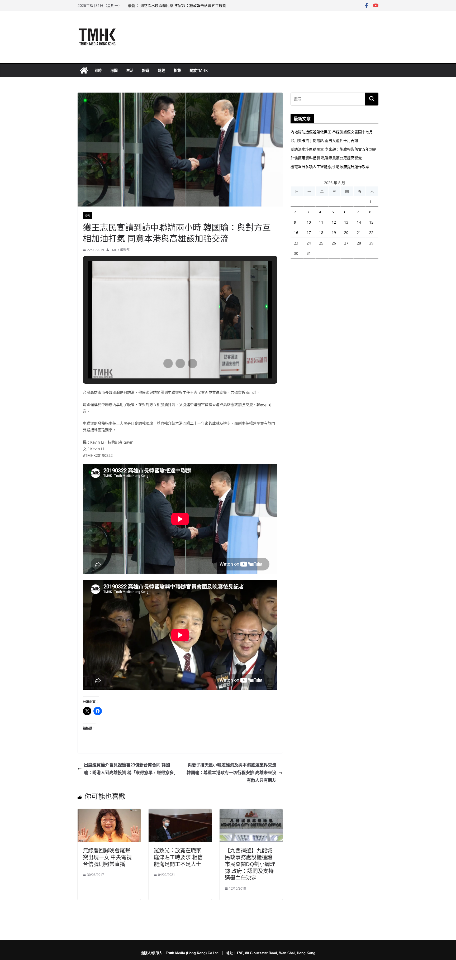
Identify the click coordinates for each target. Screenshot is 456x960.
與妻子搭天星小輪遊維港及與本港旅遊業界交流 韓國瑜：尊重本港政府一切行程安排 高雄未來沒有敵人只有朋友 (231, 772)
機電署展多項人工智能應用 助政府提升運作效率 (330, 166)
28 (359, 243)
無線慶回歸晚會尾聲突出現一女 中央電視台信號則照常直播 (107, 857)
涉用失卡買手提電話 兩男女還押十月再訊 (324, 140)
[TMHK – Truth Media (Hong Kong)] (84, 70)
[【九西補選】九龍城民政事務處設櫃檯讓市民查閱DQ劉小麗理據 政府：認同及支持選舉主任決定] (251, 812)
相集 (177, 70)
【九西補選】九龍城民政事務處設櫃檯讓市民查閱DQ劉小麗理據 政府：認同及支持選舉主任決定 (250, 864)
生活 (130, 70)
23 (296, 243)
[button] (168, 363)
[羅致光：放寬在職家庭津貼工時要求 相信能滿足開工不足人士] (180, 812)
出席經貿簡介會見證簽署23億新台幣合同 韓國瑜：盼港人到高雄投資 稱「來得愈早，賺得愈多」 (131, 768)
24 (309, 243)
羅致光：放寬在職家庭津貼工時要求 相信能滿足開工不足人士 (178, 857)
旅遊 (145, 70)
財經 (161, 70)
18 (321, 232)
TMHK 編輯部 (120, 250)
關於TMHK (198, 70)
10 (309, 222)
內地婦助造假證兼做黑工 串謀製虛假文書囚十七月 (332, 131)
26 (334, 243)
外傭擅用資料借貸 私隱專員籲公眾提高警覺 (326, 157)
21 (359, 232)
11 (321, 222)
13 (346, 222)
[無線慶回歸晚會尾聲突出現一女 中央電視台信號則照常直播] (109, 812)
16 (296, 232)
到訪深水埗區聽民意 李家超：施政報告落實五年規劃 (183, 5)
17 (309, 232)
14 (359, 222)
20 (346, 232)
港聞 (114, 70)
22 (371, 232)
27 (346, 243)
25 (321, 243)
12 (334, 222)
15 (371, 222)
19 (334, 232)
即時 (98, 70)
